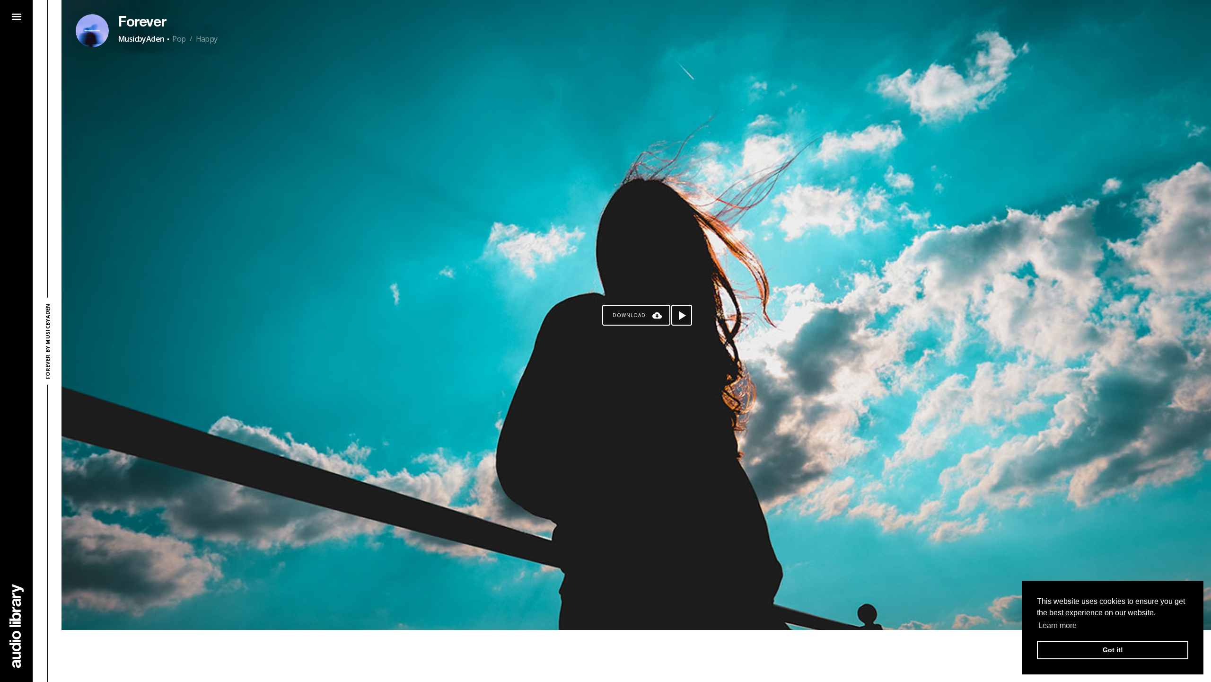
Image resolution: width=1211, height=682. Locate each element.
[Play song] (681, 315)
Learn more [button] (1057, 625)
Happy (207, 39)
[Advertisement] (636, 656)
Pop (178, 39)
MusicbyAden (141, 39)
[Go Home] (16, 626)
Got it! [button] (1113, 650)
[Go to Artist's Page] (92, 30)
